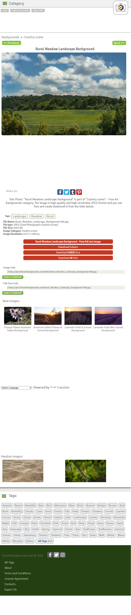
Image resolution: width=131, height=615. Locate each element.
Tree (66, 535)
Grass (16, 517)
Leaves (93, 517)
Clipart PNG (38, 10)
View (93, 535)
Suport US (10, 589)
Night (6, 523)
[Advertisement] (65, 21)
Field (75, 511)
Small (35, 529)
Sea (5, 529)
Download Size (68, 252)
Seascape (15, 529)
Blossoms (60, 505)
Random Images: (12, 456)
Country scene (33, 37)
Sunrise (119, 529)
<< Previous (11, 43)
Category (14, 3)
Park (34, 523)
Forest (109, 511)
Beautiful (30, 505)
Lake (67, 517)
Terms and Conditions (17, 573)
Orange (24, 523)
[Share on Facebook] (60, 192)
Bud (122, 505)
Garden (120, 511)
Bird (49, 505)
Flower (85, 511)
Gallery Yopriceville (20, 10)
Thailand (56, 535)
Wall (101, 535)
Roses (110, 523)
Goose (6, 517)
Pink (55, 523)
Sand (120, 523)
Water (110, 535)
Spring (45, 529)
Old (14, 523)
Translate (63, 387)
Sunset (6, 535)
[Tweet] (66, 192)
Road (91, 523)
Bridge (101, 505)
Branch (90, 505)
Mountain (119, 517)
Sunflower (89, 529)
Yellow (29, 541)
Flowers (97, 511)
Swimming (29, 535)
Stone (68, 529)
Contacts (10, 584)
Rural (50, 216)
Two (84, 535)
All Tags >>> (44, 541)
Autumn (7, 505)
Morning (105, 517)
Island (57, 517)
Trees (75, 535)
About (8, 568)
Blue (71, 505)
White (6, 541)
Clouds (29, 511)
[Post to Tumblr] (73, 192)
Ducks (58, 511)
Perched (45, 523)
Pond (65, 523)
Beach (18, 505)
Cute (39, 511)
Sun (78, 529)
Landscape (19, 216)
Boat (80, 505)
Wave (121, 535)
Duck (48, 511)
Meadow (36, 216)
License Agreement (16, 579)
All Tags (9, 562)
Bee (41, 505)
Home (4, 10)
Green (37, 517)
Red (73, 523)
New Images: (11, 301)
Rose (100, 523)
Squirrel (57, 529)
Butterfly (16, 511)
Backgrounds (11, 37)
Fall (67, 511)
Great (27, 517)
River (82, 523)
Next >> (119, 43)
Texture (43, 535)
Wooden (17, 541)
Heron (47, 517)
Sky (27, 529)
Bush (5, 511)
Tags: (11, 495)
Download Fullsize (68, 247)
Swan (17, 535)
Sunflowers (105, 529)
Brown (112, 505)
